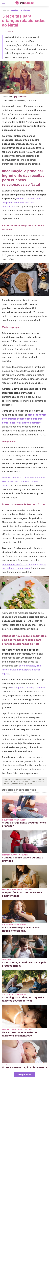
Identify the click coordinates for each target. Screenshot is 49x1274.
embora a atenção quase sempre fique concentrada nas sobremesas (22, 202)
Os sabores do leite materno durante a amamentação (19, 1034)
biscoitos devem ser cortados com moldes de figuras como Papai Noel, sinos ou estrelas (24, 418)
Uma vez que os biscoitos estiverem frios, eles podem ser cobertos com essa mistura (24, 481)
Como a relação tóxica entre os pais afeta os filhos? (24, 964)
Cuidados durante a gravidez (15, 855)
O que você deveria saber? (14, 820)
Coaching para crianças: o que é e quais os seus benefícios (23, 999)
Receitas (5, 10)
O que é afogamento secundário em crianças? (24, 824)
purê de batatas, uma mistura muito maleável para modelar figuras (21, 669)
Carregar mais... (24, 1074)
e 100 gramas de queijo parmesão (28, 687)
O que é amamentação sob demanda (24, 1067)
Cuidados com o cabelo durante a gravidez (22, 859)
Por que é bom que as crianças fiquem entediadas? (21, 929)
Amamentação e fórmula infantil (17, 890)
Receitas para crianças (20, 10)
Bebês (4, 1065)
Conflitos (6, 960)
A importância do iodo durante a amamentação (22, 894)
